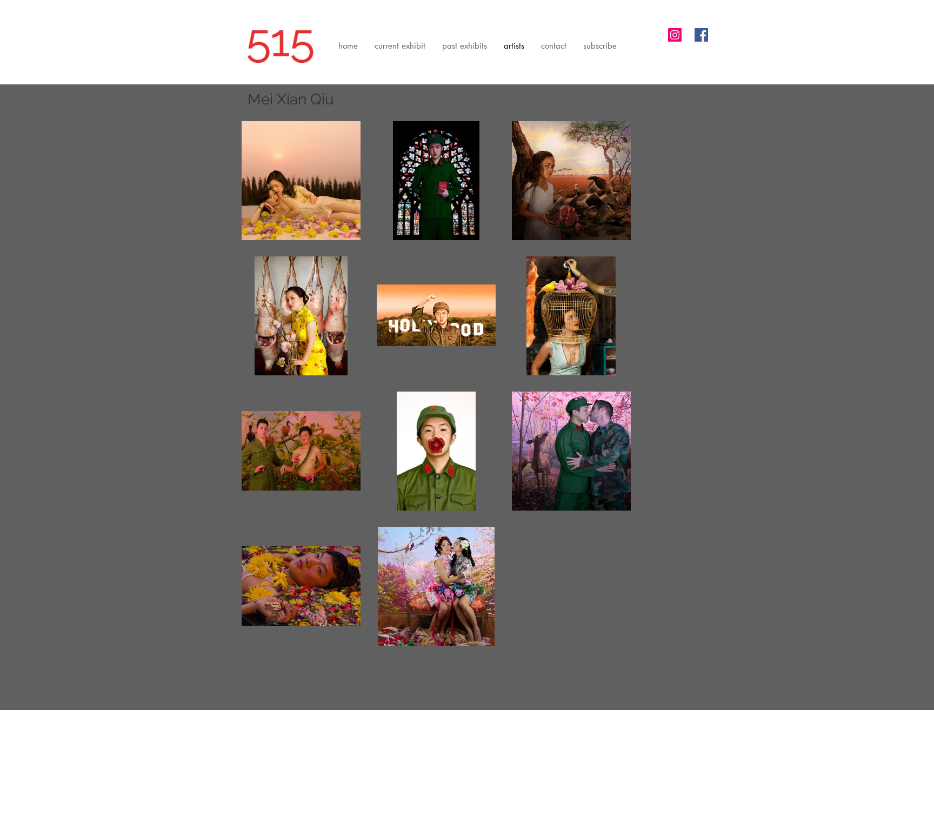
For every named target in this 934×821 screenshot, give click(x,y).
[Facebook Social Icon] (701, 35)
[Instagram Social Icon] (675, 35)
